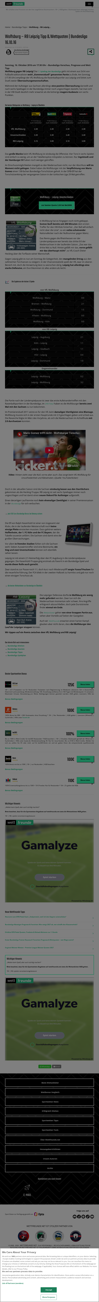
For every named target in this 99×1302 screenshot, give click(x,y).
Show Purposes (48, 1297)
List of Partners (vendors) (12, 1283)
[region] (49, 1275)
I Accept (48, 1290)
